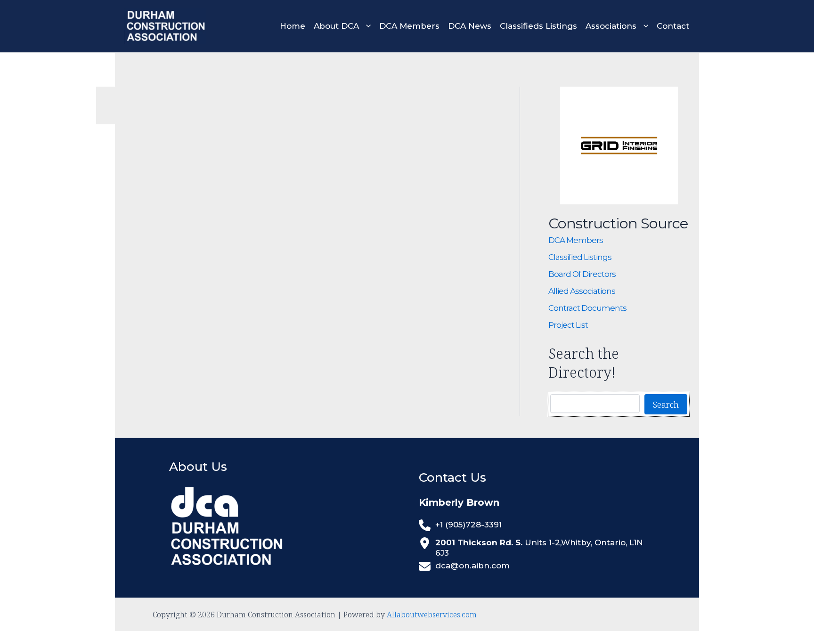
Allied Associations (581, 291)
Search (666, 404)
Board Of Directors (582, 274)
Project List (568, 325)
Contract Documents (587, 308)
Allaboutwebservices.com (432, 614)
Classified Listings (579, 257)
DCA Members (575, 240)
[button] (365, 26)
